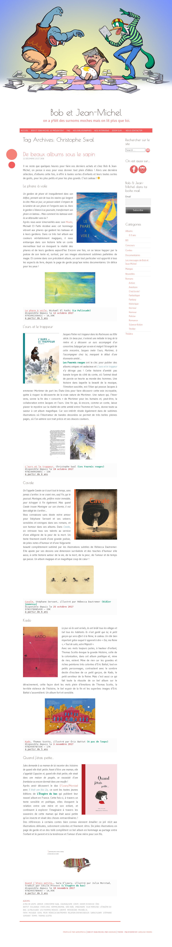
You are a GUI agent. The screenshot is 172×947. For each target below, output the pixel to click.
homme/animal (57, 907)
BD (126, 240)
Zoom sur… (117, 130)
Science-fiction (136, 324)
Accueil (24, 130)
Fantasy (132, 299)
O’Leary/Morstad (69, 785)
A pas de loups (29, 904)
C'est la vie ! (134, 291)
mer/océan (72, 910)
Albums (26, 901)
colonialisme (66, 904)
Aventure (133, 287)
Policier (132, 316)
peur (45, 913)
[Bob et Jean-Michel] (86, 55)
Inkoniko (112, 932)
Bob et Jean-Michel (86, 112)
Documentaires (132, 255)
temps (34, 916)
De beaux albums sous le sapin (59, 154)
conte (76, 904)
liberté (62, 910)
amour (40, 904)
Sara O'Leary (96, 913)
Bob (42, 158)
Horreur (132, 308)
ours (39, 913)
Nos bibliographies (82, 130)
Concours (130, 245)
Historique (134, 303)
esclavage (34, 907)
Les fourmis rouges (49, 910)
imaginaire (80, 907)
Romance (133, 320)
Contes (128, 250)
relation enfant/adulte (78, 913)
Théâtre (129, 333)
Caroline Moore (145, 932)
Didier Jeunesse (87, 904)
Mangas (129, 268)
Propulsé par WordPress (74, 932)
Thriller (132, 328)
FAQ (68, 130)
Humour (133, 312)
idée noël (70, 907)
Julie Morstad (92, 907)
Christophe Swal (51, 904)
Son (11, 154)
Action (132, 283)
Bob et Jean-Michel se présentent (47, 130)
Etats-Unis (45, 907)
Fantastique (134, 295)
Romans (129, 278)
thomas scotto (45, 916)
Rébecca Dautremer (58, 913)
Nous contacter (134, 130)
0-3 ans (132, 235)
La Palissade (33, 910)
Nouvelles (130, 273)
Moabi (69, 222)
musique (32, 913)
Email (128, 196)
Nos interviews (101, 130)
